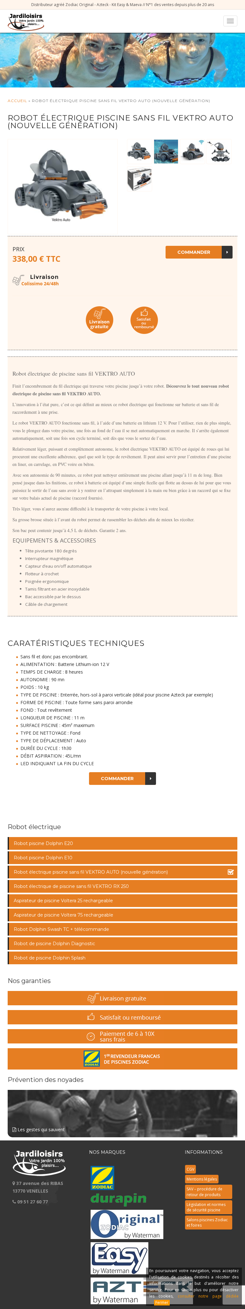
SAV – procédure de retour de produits (204, 1191)
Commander (193, 252)
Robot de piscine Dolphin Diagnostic (54, 943)
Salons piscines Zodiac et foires (207, 1222)
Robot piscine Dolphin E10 (43, 858)
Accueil (17, 100)
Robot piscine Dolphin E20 (43, 843)
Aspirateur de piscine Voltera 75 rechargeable (63, 915)
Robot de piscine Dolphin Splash (49, 958)
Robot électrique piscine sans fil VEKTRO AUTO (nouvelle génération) (91, 872)
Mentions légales (202, 1179)
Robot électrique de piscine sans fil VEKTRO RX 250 (71, 886)
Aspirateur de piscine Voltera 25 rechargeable (63, 901)
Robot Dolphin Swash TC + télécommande (61, 929)
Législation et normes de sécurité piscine (206, 1207)
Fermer (161, 1302)
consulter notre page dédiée (208, 1296)
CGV (190, 1169)
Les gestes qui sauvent (40, 1129)
